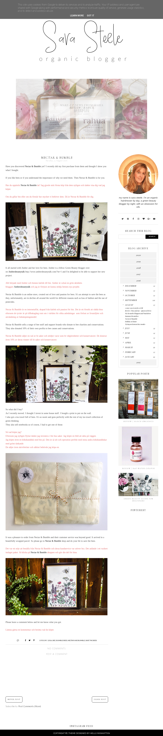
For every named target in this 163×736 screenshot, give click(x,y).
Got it (90, 15)
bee (54, 640)
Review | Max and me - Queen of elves (138, 311)
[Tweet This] (28, 640)
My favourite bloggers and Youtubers (138, 313)
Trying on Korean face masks (135, 324)
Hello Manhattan (100, 733)
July (127, 328)
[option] (81, 109)
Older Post (100, 699)
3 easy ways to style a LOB (134, 308)
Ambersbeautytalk (16, 272)
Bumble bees (61, 640)
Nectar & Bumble (33, 166)
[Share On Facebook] (24, 640)
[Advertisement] (138, 605)
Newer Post (14, 699)
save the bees (91, 640)
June (127, 333)
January (129, 357)
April (128, 342)
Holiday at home (131, 321)
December (130, 286)
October (130, 295)
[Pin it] (33, 640)
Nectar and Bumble (76, 640)
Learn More (77, 15)
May (127, 337)
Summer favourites (131, 316)
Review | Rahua (81, 107)
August (129, 305)
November (130, 290)
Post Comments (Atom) (29, 706)
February (130, 352)
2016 (50, 640)
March (129, 347)
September (131, 300)
